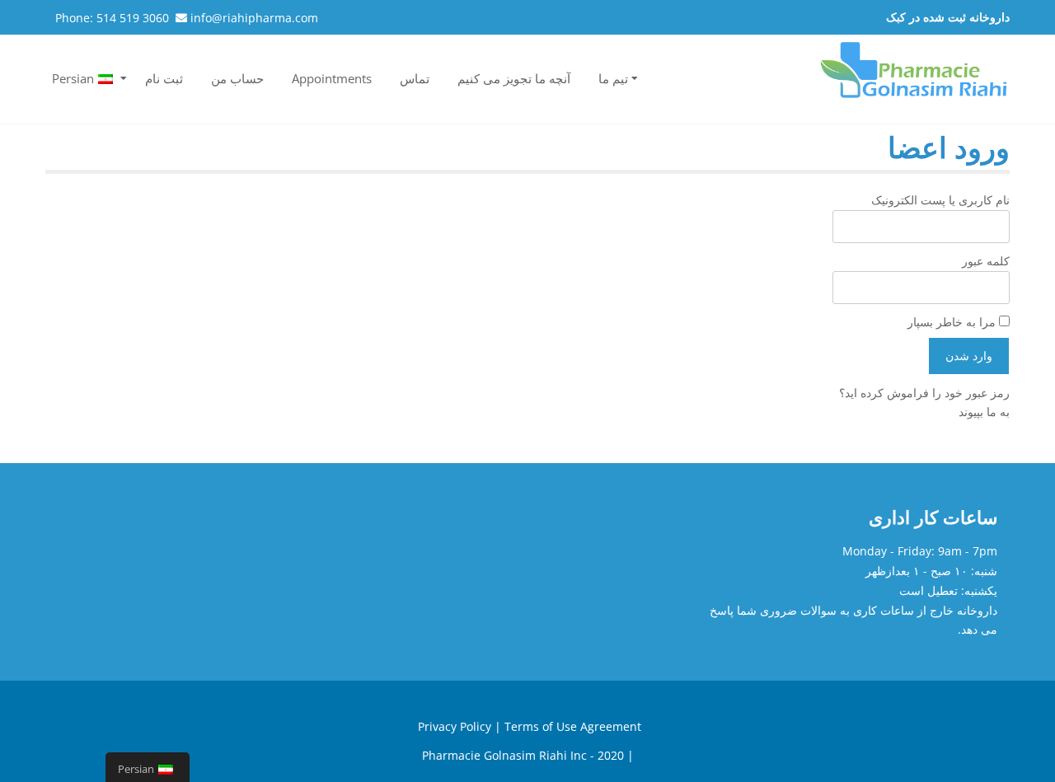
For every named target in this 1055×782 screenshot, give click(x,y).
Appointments (332, 78)
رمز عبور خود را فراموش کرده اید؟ (924, 392)
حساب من (237, 78)
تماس (414, 78)
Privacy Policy (454, 726)
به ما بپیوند (984, 411)
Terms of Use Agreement (572, 726)
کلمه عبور (986, 261)
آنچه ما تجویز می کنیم (513, 78)
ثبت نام (164, 78)
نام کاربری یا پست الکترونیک (940, 200)
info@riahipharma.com (254, 18)
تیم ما (613, 78)
